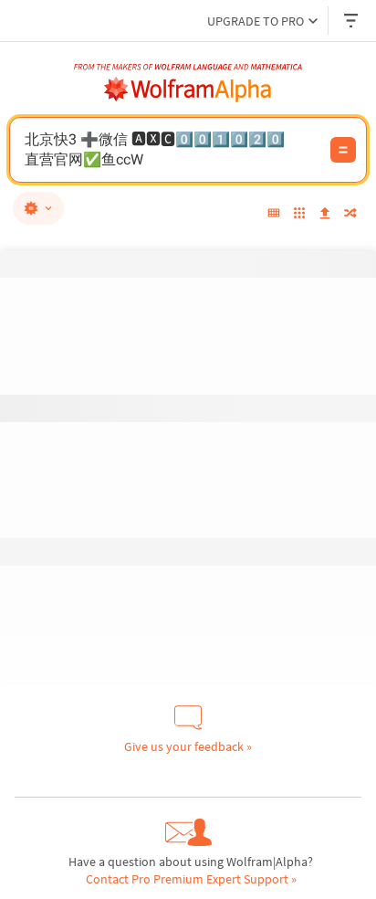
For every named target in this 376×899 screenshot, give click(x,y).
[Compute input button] (343, 150)
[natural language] (38, 208)
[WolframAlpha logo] (188, 89)
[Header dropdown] (352, 20)
